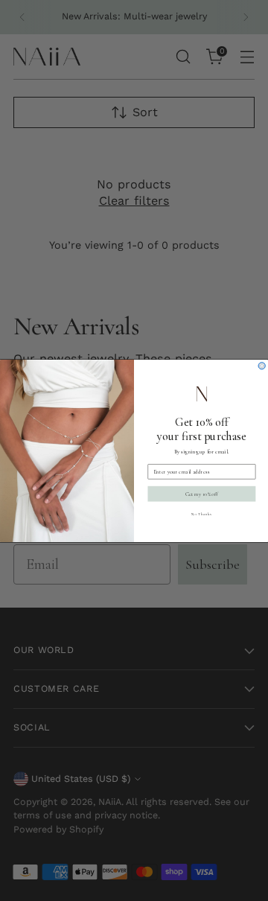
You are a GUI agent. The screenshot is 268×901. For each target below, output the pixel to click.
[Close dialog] (261, 365)
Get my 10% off (201, 493)
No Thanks (201, 514)
